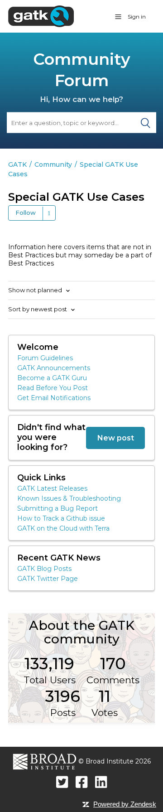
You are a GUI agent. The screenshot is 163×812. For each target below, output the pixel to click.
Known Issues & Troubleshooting (69, 498)
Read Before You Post (52, 388)
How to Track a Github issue (61, 518)
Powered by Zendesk (124, 804)
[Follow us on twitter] (62, 782)
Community (53, 164)
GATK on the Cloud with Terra (63, 528)
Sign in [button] (137, 16)
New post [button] (115, 437)
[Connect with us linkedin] (101, 782)
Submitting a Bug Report (57, 508)
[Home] (41, 16)
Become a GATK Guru (52, 378)
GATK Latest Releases (52, 488)
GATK (17, 164)
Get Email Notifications (54, 398)
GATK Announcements (53, 368)
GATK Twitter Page (47, 579)
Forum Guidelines (45, 358)
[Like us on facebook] (82, 782)
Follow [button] (25, 212)
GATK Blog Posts (44, 569)
